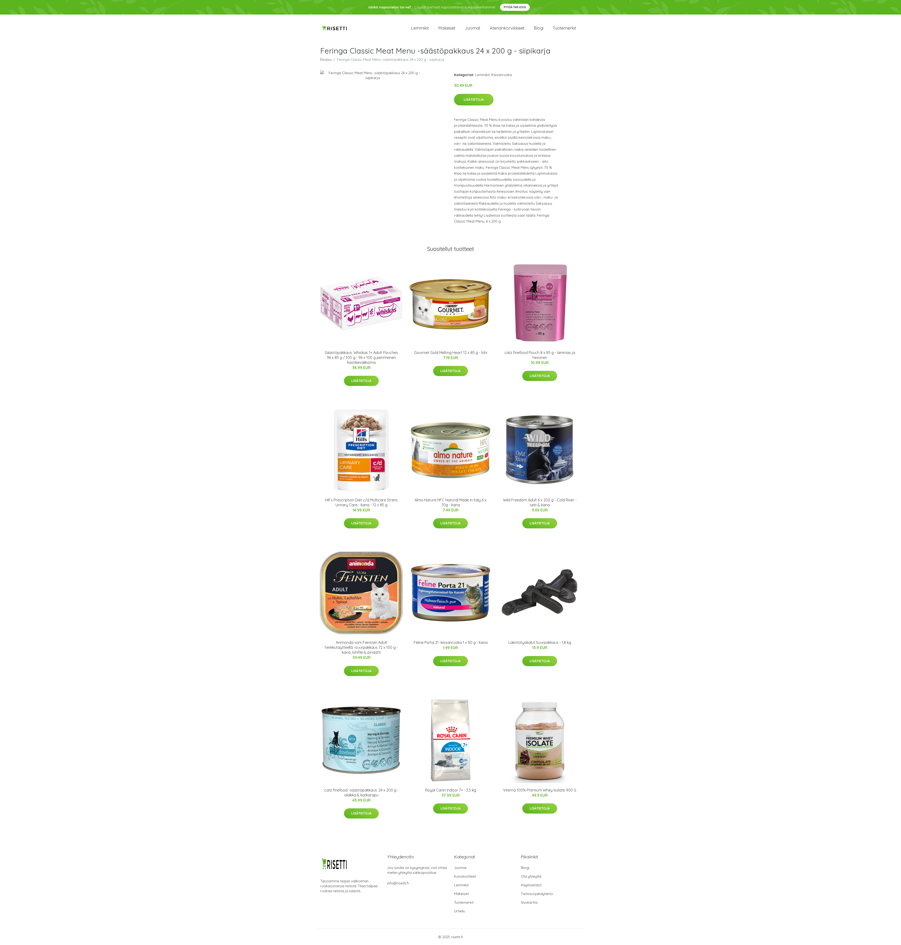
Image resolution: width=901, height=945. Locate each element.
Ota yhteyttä (531, 876)
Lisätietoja (474, 99)
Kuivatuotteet (465, 876)
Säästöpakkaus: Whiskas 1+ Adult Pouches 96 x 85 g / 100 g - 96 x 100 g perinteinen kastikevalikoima (361, 357)
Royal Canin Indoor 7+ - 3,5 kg (450, 790)
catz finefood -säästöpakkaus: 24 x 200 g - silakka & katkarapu (361, 792)
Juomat (472, 28)
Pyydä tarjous (515, 7)
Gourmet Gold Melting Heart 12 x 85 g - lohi (450, 352)
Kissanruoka (501, 75)
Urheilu (459, 911)
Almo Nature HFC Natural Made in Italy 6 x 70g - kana (450, 502)
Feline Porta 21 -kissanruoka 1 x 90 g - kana (451, 642)
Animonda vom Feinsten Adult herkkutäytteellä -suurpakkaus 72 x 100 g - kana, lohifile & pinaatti (361, 647)
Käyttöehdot (531, 885)
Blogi (538, 28)
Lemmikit (420, 28)
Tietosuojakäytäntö (537, 893)
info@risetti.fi (398, 883)
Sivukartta (529, 902)
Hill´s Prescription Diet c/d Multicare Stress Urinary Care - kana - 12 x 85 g (361, 502)
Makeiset (446, 28)
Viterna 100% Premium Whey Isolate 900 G (539, 790)
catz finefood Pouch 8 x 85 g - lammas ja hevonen (539, 355)
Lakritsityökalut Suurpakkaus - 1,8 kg (539, 642)
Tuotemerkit (564, 28)
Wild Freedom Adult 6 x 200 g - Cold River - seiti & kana (539, 502)
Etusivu (326, 59)
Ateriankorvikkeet (507, 28)
